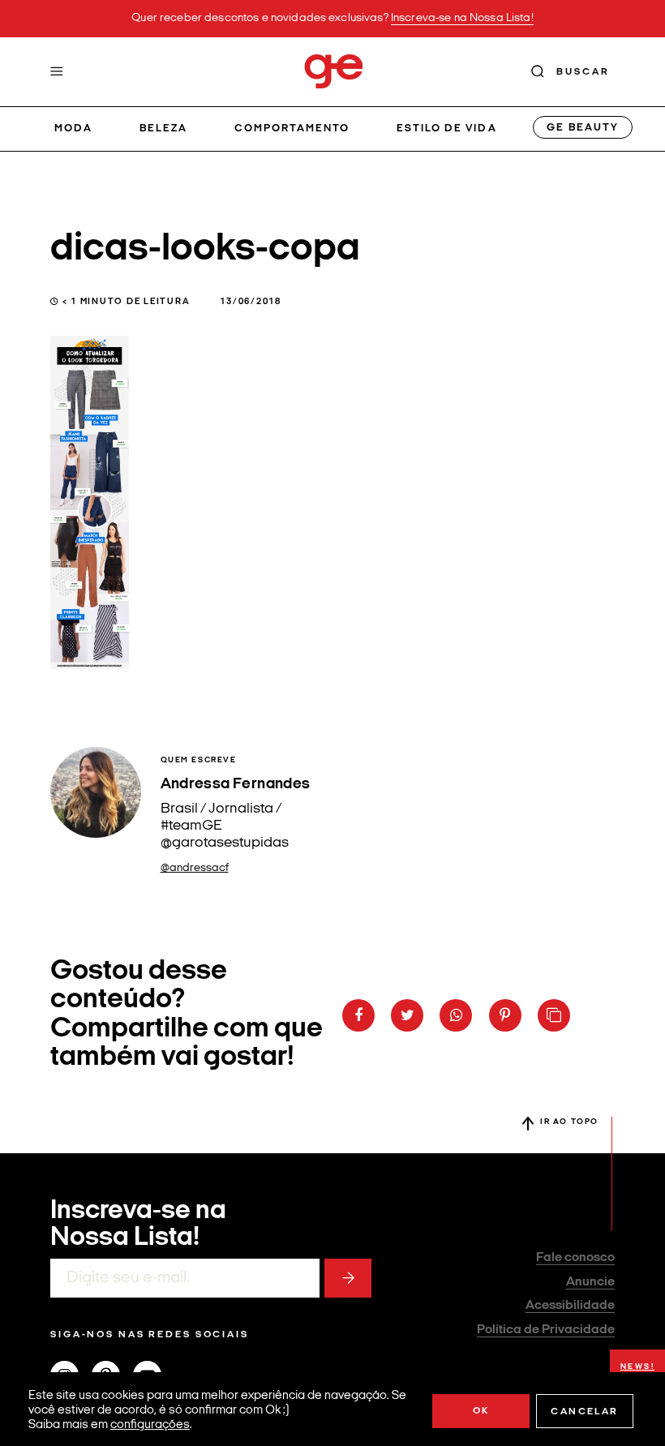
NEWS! (637, 1366)
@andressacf (195, 868)
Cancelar (584, 1412)
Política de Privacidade (546, 1330)
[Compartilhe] (554, 1015)
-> (347, 1278)
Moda (73, 128)
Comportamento (292, 128)
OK (481, 1411)
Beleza (163, 128)
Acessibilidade (570, 1305)
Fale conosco (575, 1257)
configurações (150, 1425)
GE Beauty (582, 127)
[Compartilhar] (358, 1015)
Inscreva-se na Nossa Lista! (462, 18)
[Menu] (56, 71)
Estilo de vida (447, 128)
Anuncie (590, 1282)
